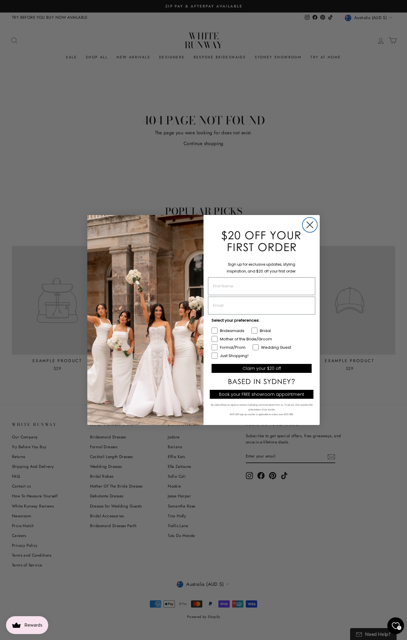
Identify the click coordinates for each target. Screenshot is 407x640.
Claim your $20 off (262, 368)
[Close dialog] (309, 224)
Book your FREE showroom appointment (261, 394)
